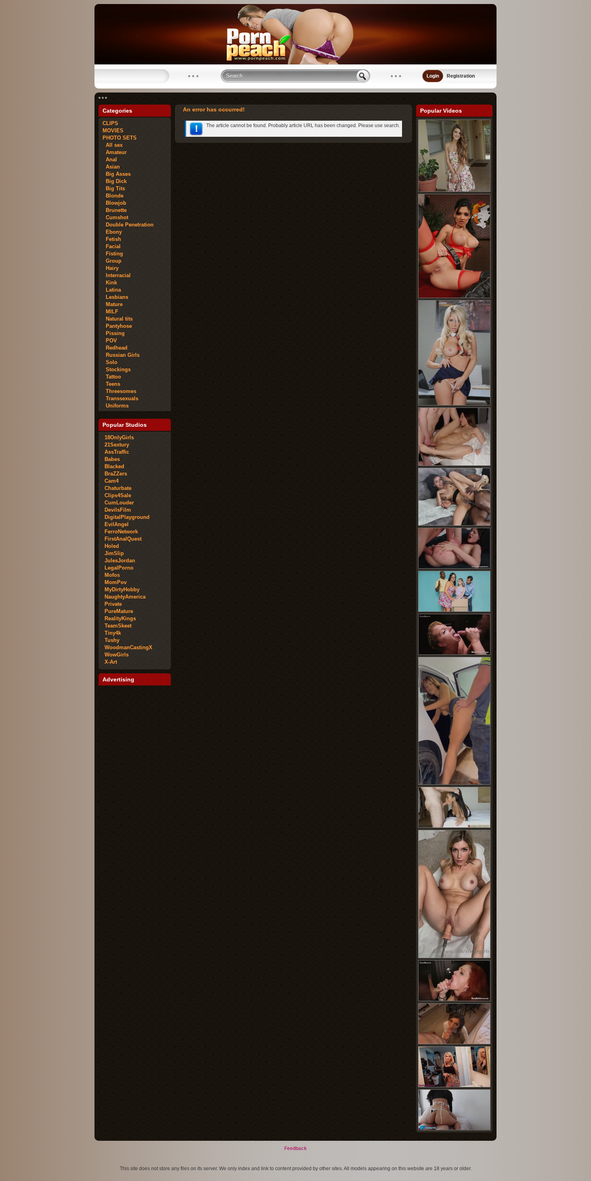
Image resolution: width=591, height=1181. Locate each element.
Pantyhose (117, 326)
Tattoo (112, 377)
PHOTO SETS (120, 138)
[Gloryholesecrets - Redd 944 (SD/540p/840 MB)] (454, 999)
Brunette (115, 210)
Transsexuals (120, 398)
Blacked (114, 466)
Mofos (112, 575)
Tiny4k (113, 633)
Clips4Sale (118, 495)
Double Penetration (128, 225)
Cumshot (115, 217)
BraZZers (116, 474)
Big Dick (115, 181)
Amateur (115, 152)
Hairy (111, 268)
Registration (461, 76)
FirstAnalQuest (123, 539)
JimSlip (114, 553)
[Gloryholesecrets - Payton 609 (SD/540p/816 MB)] (454, 653)
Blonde (113, 196)
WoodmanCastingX (128, 647)
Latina (112, 290)
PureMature (119, 611)
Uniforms (116, 406)
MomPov (116, 582)
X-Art (111, 662)
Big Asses (117, 174)
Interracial (117, 275)
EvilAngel (117, 524)
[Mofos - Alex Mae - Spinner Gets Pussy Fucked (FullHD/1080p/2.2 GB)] (454, 190)
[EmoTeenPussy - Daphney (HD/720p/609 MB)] (454, 1085)
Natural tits (118, 319)
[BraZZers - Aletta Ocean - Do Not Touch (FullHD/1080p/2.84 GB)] (454, 296)
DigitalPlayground (127, 517)
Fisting (113, 254)
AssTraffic (117, 452)
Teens (111, 384)
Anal (110, 159)
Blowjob (114, 203)
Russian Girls (121, 355)
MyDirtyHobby (122, 589)
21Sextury (117, 445)
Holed (112, 546)
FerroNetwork (121, 532)
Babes (112, 459)
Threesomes (119, 391)
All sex (113, 145)
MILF (110, 312)
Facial (112, 246)
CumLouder (119, 503)
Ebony (112, 232)
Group (112, 261)
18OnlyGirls (119, 437)
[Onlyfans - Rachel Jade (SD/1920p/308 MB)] (454, 956)
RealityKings (120, 618)
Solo (110, 362)
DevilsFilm (118, 510)
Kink (110, 283)
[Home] (295, 63)
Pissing (114, 333)
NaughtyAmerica (125, 597)
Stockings (117, 369)
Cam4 (112, 481)
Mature (113, 304)
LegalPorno (119, 568)
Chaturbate (118, 488)
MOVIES (113, 131)
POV (110, 340)
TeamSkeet (118, 626)
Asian (111, 167)
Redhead (115, 348)
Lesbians (115, 297)
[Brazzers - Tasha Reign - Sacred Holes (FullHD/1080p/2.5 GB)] (454, 404)
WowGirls (117, 655)
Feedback (295, 1148)
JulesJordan (120, 561)
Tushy (112, 640)
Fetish (112, 239)
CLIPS (110, 123)
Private (113, 604)
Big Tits (114, 188)
